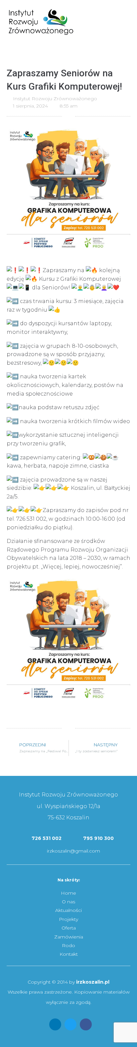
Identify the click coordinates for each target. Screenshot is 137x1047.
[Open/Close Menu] (126, 12)
